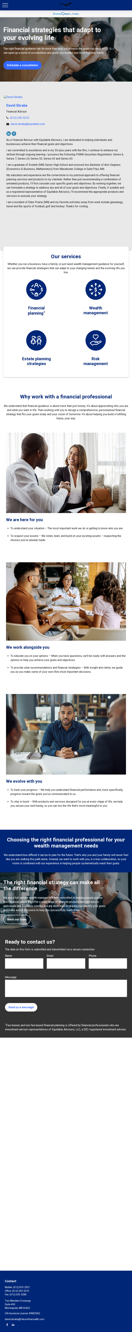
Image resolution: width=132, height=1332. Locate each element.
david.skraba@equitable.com (28, 124)
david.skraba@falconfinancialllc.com (24, 1319)
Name (8, 955)
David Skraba (16, 105)
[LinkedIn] (8, 133)
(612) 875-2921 (21, 1287)
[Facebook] (14, 133)
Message (10, 977)
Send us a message (21, 1007)
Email (50, 955)
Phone (92, 955)
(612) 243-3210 (19, 117)
